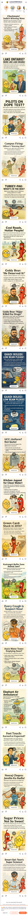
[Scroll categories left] (2, 9)
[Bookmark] (25, 53)
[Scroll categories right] (26, 9)
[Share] (20, 53)
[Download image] (23, 53)
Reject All (5, 913)
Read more (14, 49)
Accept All (22, 913)
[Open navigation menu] (2, 2)
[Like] (3, 53)
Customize (14, 913)
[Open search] (26, 2)
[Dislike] (6, 53)
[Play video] (14, 75)
